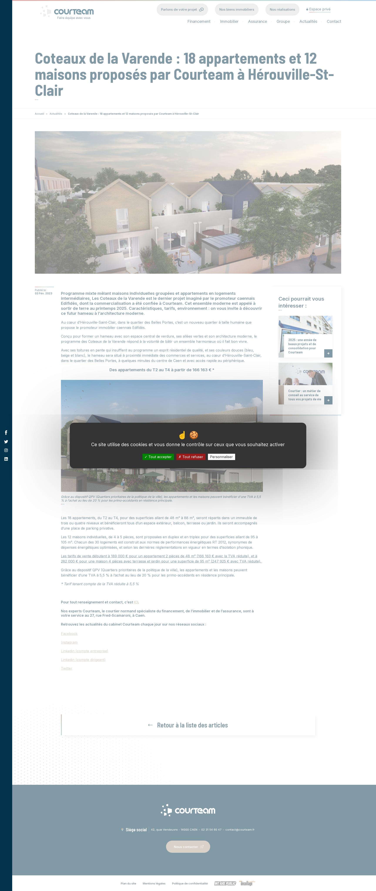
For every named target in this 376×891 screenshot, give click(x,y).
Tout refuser (192, 457)
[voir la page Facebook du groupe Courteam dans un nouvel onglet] (6, 432)
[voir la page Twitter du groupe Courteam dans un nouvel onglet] (6, 441)
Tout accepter (159, 457)
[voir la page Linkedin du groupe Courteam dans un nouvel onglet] (6, 459)
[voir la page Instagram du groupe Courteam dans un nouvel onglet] (6, 450)
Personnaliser (221, 457)
